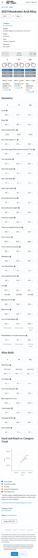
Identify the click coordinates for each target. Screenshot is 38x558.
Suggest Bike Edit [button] (9, 521)
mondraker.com (12, 515)
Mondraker (4, 7)
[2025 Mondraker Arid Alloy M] (19, 66)
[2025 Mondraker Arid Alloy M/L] (30, 66)
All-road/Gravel (8, 25)
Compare (7, 70)
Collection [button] (7, 73)
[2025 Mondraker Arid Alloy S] (7, 66)
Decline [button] (23, 554)
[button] (3, 54)
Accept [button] (14, 554)
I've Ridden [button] (7, 76)
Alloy (18, 16)
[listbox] (6, 16)
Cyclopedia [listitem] (29, 530)
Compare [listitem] (22, 530)
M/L (30, 60)
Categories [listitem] (8, 530)
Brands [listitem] (15, 530)
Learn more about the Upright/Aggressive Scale (16, 503)
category (6, 90)
